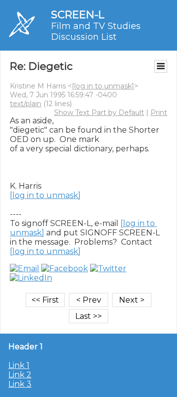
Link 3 (19, 384)
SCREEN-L (77, 14)
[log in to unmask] (103, 86)
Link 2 (19, 374)
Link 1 (19, 365)
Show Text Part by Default (99, 112)
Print (158, 112)
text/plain (25, 103)
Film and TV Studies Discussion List (96, 31)
